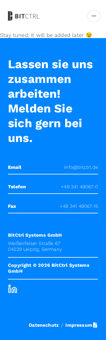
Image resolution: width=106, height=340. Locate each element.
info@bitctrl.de (81, 167)
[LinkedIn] (12, 289)
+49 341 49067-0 (79, 186)
